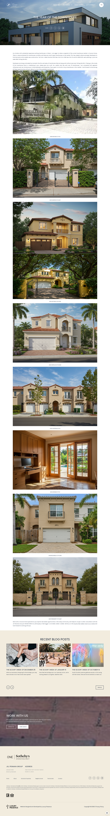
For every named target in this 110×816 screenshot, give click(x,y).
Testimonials (50, 778)
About (15, 778)
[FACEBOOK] (90, 777)
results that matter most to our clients (84, 623)
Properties (66, 5)
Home (7, 778)
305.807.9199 (10, 770)
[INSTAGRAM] (94, 777)
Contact (60, 778)
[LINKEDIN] (98, 777)
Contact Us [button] (11, 726)
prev (8, 687)
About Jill (56, 5)
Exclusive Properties (26, 778)
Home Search (79, 5)
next (12, 687)
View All (100, 687)
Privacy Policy (100, 806)
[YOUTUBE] (102, 777)
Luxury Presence (47, 806)
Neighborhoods (39, 778)
